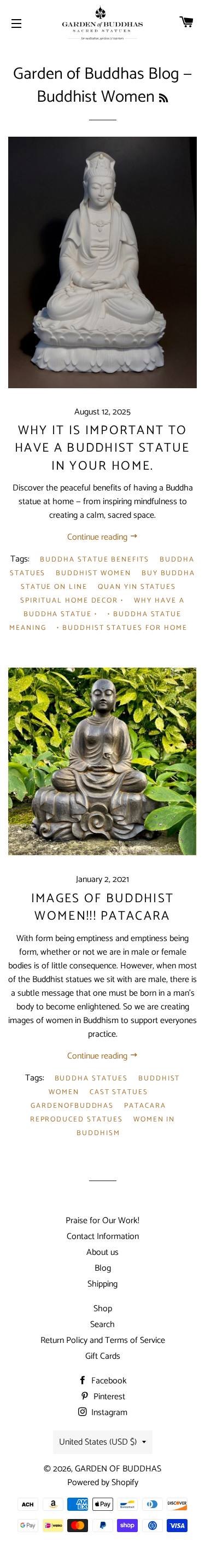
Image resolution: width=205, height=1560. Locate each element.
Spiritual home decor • (72, 600)
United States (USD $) (98, 1442)
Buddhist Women (93, 573)
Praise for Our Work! (102, 1220)
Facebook (108, 1381)
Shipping (102, 1284)
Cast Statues (119, 1092)
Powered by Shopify (102, 1482)
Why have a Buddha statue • (104, 607)
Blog (103, 1268)
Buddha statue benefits (94, 559)
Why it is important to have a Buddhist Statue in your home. (102, 448)
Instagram (108, 1412)
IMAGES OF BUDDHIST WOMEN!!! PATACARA (102, 907)
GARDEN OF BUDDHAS (118, 1469)
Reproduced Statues (76, 1119)
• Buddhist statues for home (122, 628)
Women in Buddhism (126, 1126)
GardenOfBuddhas (72, 1106)
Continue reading (98, 537)
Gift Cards (102, 1356)
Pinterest (108, 1396)
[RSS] (163, 99)
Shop (102, 1308)
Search (102, 1324)
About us (102, 1252)
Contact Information (103, 1236)
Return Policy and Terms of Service (102, 1340)
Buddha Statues (91, 1078)
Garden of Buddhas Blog (96, 74)
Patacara (145, 1106)
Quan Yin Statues (137, 587)
